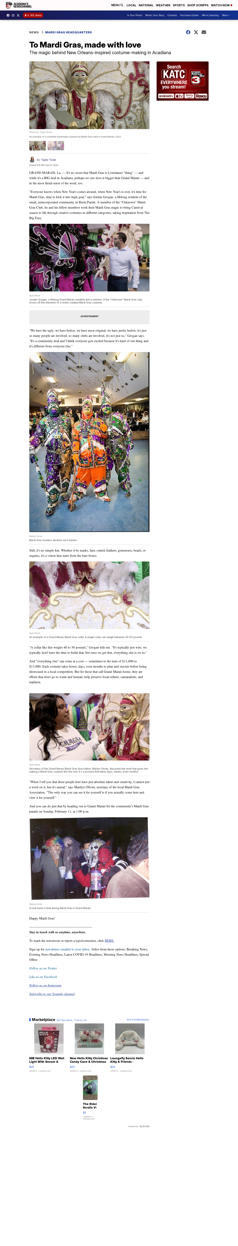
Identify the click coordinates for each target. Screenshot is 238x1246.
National (146, 5)
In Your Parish (134, 15)
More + (226, 15)
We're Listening (210, 15)
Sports (179, 5)
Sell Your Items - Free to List (72, 1020)
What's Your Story (154, 15)
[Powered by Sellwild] (144, 1126)
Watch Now (221, 5)
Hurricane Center (189, 15)
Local (131, 5)
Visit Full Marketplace (138, 1019)
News (34, 32)
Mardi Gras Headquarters (68, 32)
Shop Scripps (198, 5)
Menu (115, 5)
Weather (163, 5)
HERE (109, 940)
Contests (172, 15)
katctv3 (9, 15)
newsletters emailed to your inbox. (68, 949)
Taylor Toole (48, 159)
